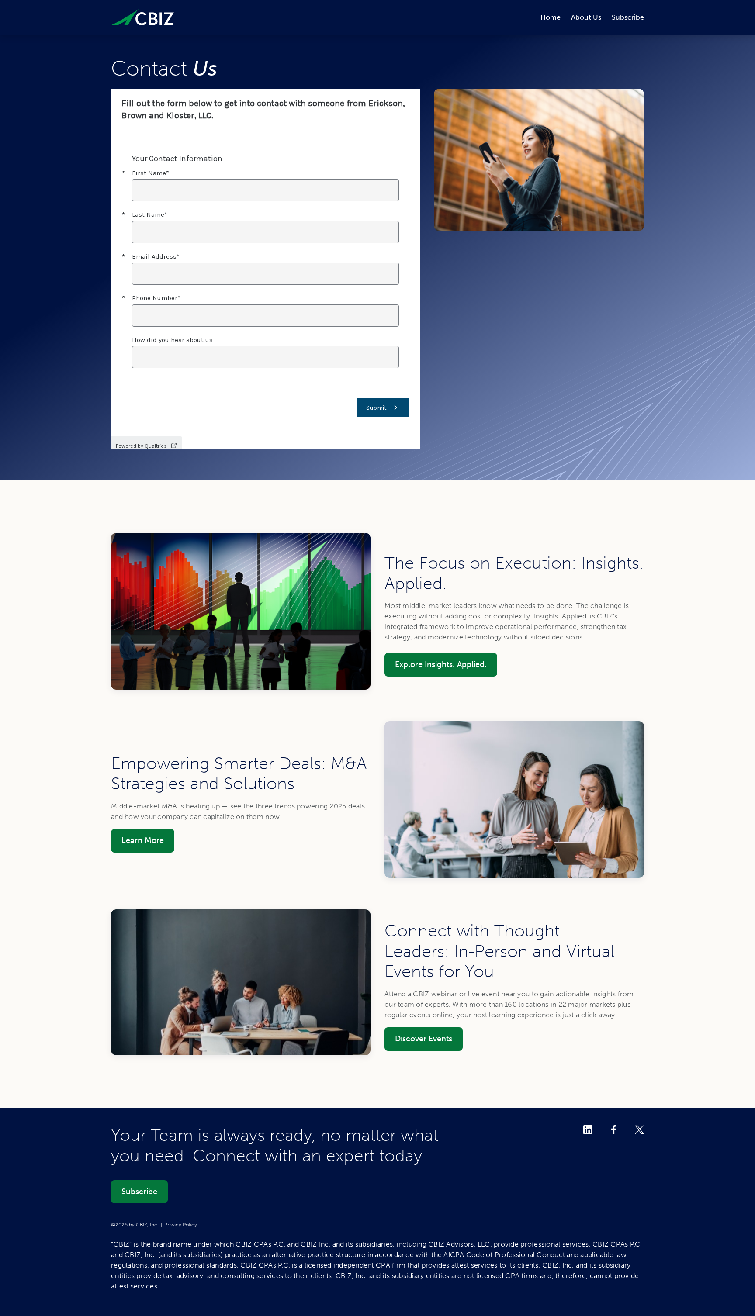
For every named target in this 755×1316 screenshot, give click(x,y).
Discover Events (423, 1038)
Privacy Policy (180, 1225)
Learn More (142, 840)
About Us (586, 17)
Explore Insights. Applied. (441, 664)
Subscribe (628, 17)
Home (550, 17)
